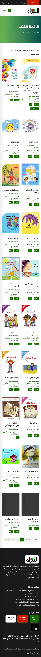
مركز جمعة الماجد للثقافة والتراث (27, 599)
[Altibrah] (33, 11)
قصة (30, 156)
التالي (7, 539)
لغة (31, 105)
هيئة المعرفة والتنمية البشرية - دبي (27, 602)
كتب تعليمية (34, 108)
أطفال (36, 105)
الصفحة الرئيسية (33, 33)
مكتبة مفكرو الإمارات (31, 596)
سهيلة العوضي (30, 145)
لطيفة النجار (31, 96)
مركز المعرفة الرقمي (32, 593)
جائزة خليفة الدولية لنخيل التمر (28, 605)
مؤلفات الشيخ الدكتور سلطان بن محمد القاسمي (22, 590)
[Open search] (9, 10)
